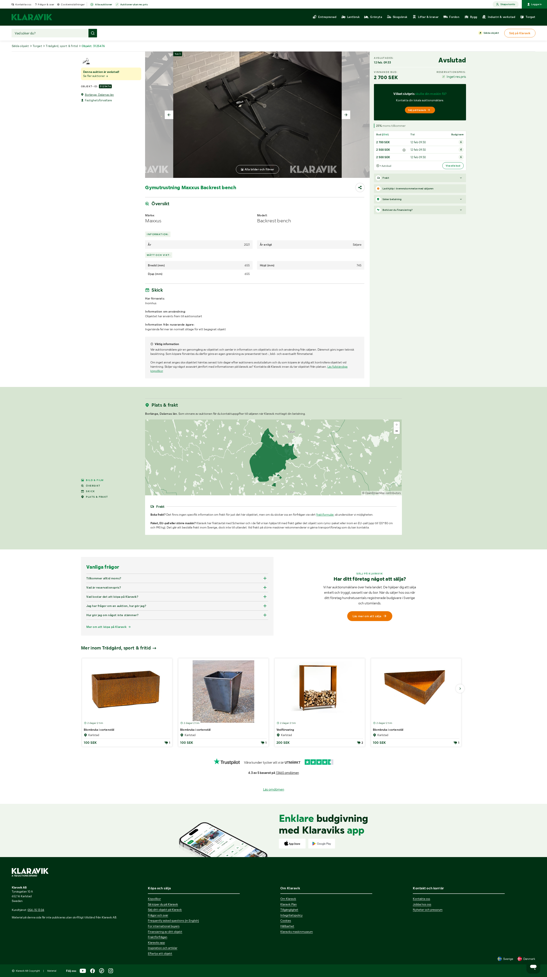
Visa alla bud (453, 165)
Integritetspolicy (291, 915)
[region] (273, 457)
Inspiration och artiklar (162, 948)
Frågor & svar (46, 4)
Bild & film (94, 480)
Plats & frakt (97, 496)
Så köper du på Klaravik (163, 904)
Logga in (536, 4)
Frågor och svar (158, 915)
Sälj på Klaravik (417, 110)
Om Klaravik (288, 898)
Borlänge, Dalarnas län (99, 94)
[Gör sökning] (92, 33)
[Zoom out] (397, 431)
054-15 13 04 (36, 910)
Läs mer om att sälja (367, 616)
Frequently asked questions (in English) (173, 920)
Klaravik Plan (288, 904)
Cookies (285, 920)
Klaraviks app (156, 942)
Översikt (93, 485)
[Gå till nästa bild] (460, 688)
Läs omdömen (273, 789)
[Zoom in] (397, 425)
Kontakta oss (23, 4)
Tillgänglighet (289, 909)
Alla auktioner (103, 4)
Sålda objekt (491, 32)
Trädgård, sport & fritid (62, 46)
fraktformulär (325, 514)
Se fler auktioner (94, 76)
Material (51, 970)
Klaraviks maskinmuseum (296, 931)
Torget (37, 46)
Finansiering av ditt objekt (165, 931)
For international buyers (163, 926)
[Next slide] (346, 115)
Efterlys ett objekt (160, 953)
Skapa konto (507, 4)
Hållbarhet (287, 926)
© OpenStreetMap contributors (381, 493)
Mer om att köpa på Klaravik (106, 627)
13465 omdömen (287, 773)
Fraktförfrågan (157, 937)
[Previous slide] (169, 115)
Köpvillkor (154, 898)
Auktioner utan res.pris (134, 4)
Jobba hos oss (422, 904)
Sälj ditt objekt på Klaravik (165, 909)
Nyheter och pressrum (428, 909)
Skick (90, 491)
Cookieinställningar (73, 4)
